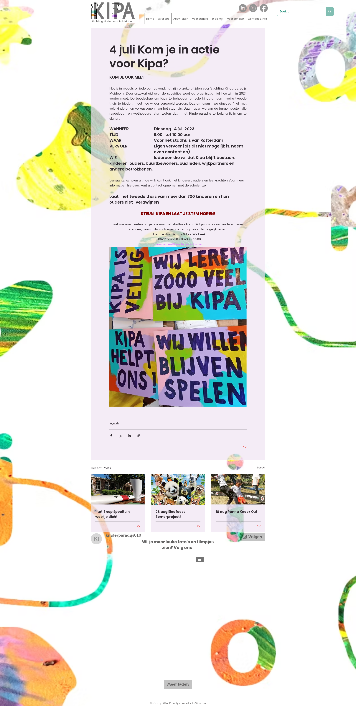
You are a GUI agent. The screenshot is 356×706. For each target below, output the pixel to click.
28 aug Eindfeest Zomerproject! (170, 514)
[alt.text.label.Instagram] (253, 8)
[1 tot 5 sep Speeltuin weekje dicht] (118, 489)
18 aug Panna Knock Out (236, 511)
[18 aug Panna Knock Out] (238, 489)
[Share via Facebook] (111, 435)
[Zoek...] (330, 11)
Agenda (114, 423)
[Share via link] (138, 435)
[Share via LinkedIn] (129, 435)
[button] (163, 18)
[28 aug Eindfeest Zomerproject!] (178, 489)
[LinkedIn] (243, 8)
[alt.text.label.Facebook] (264, 8)
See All (261, 467)
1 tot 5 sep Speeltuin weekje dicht (112, 514)
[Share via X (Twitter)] (120, 435)
